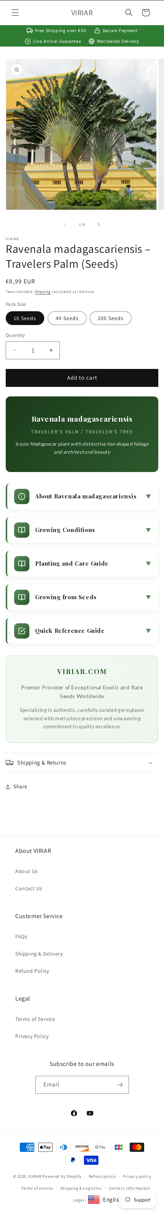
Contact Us (28, 888)
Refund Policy (32, 970)
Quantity (15, 335)
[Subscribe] (120, 1085)
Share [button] (20, 786)
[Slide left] (65, 224)
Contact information (129, 1188)
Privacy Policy (31, 1036)
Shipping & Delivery (39, 953)
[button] (15, 12)
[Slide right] (98, 224)
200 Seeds (111, 318)
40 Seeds (67, 318)
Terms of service (37, 1188)
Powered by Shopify (62, 1176)
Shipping (43, 291)
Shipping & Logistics (81, 1188)
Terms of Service (35, 1018)
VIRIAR (34, 1176)
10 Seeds (25, 318)
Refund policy (102, 1176)
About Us (26, 871)
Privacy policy (137, 1176)
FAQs (21, 936)
